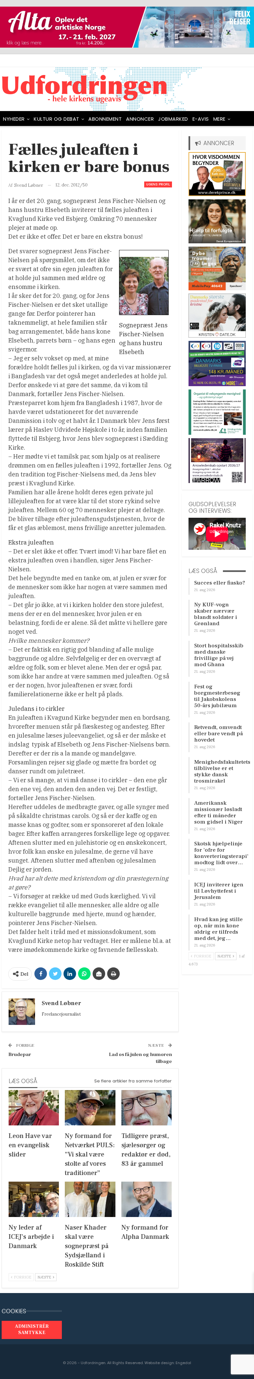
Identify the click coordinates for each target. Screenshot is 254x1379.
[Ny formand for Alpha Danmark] (146, 1199)
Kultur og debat (56, 118)
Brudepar (19, 1054)
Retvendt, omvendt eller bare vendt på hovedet (218, 734)
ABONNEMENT (105, 118)
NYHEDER (14, 118)
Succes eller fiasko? (219, 583)
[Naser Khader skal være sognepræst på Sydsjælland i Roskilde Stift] (90, 1199)
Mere (219, 118)
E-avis (200, 118)
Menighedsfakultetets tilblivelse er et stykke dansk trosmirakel (222, 771)
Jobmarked (173, 118)
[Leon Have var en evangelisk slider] (34, 1107)
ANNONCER (140, 118)
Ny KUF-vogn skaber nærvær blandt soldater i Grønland (215, 614)
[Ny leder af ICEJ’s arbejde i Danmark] (34, 1199)
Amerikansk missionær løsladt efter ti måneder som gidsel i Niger (218, 812)
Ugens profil (158, 184)
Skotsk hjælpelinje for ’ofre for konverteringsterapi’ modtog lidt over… (221, 853)
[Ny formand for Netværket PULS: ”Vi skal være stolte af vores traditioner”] (90, 1107)
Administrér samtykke (32, 1329)
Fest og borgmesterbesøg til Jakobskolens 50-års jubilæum (217, 696)
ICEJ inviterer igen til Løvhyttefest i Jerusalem (218, 891)
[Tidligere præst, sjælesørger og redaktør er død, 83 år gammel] (146, 1107)
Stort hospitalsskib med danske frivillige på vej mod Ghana (218, 655)
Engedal (183, 1362)
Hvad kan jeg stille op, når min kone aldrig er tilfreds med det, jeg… (218, 929)
